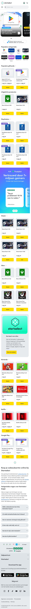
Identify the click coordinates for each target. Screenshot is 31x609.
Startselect (5, 559)
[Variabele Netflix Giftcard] (7, 416)
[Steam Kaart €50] (22, 99)
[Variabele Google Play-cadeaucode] (22, 73)
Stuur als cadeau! (11, 352)
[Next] (16, 211)
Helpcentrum (5, 555)
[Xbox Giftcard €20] (7, 272)
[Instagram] (5, 591)
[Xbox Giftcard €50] (22, 272)
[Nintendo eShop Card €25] (22, 366)
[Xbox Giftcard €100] (7, 99)
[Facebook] (9, 591)
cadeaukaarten (22, 474)
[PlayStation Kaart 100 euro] (22, 149)
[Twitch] (21, 591)
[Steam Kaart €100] (22, 245)
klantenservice (5, 499)
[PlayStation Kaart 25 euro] (22, 126)
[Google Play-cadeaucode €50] (22, 442)
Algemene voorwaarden (7, 599)
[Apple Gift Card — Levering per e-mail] (7, 73)
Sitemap (13, 601)
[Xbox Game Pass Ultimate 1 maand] (8, 295)
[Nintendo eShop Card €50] (7, 389)
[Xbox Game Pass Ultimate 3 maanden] (22, 295)
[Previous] (13, 211)
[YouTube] (17, 591)
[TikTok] (13, 591)
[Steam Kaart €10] (7, 223)
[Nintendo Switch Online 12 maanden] (22, 389)
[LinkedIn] (25, 591)
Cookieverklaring (5, 601)
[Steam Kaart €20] (22, 223)
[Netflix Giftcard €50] (22, 416)
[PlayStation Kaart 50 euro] (7, 149)
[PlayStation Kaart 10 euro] (7, 126)
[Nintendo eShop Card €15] (7, 366)
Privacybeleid (17, 599)
